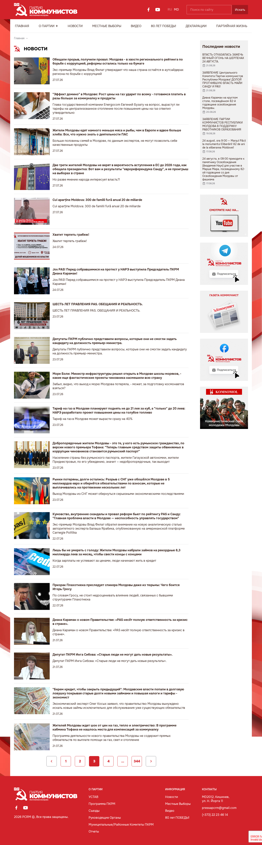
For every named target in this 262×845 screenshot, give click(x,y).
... (122, 761)
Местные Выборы (106, 26)
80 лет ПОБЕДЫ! (163, 26)
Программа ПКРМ (102, 804)
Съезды (94, 811)
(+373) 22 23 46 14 (215, 815)
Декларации (196, 26)
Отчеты (94, 831)
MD (176, 9)
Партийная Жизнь (231, 26)
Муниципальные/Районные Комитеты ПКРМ (121, 825)
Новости (75, 26)
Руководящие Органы (105, 818)
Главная (22, 26)
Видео (136, 26)
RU (170, 9)
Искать (240, 10)
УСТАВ (93, 797)
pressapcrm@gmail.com (219, 808)
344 (137, 761)
